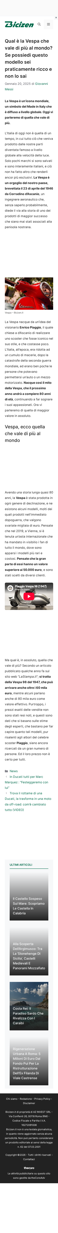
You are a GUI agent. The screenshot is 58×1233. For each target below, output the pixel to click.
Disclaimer (29, 1103)
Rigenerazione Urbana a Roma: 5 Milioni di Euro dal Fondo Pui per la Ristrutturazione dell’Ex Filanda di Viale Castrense (26, 1063)
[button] (39, 24)
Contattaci (29, 1159)
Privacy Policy (42, 1098)
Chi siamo (11, 1098)
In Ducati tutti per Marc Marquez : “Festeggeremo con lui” (26, 782)
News (14, 771)
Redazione (26, 1098)
